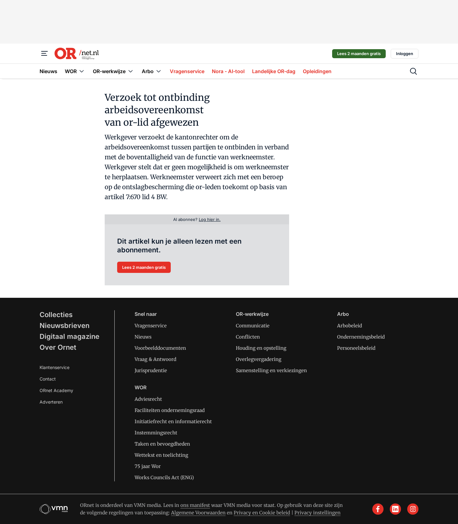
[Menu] (45, 53)
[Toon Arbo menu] (158, 71)
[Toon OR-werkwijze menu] (130, 71)
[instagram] (412, 509)
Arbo (343, 314)
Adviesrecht (148, 399)
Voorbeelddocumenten (160, 348)
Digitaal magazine (69, 336)
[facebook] (378, 509)
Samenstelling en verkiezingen (271, 370)
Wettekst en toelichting (161, 455)
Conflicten (248, 337)
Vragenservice (151, 326)
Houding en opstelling (261, 348)
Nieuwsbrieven (64, 325)
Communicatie (253, 326)
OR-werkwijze (252, 314)
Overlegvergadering (258, 359)
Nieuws (143, 337)
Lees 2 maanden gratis (359, 53)
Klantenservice (54, 367)
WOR (140, 387)
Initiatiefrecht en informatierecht (173, 421)
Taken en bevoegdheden (162, 444)
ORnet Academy (56, 390)
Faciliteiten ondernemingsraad (170, 410)
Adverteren (51, 402)
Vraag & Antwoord (155, 359)
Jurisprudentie (151, 370)
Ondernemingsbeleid (361, 337)
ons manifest (195, 505)
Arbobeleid (349, 326)
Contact (48, 378)
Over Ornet (58, 347)
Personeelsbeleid (356, 348)
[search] (413, 71)
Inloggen (404, 53)
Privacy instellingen (317, 513)
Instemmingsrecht (156, 433)
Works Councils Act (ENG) (164, 477)
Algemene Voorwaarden (198, 513)
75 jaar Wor (148, 466)
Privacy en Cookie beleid (262, 513)
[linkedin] (395, 509)
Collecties (56, 315)
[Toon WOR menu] (81, 71)
